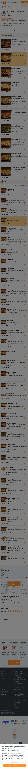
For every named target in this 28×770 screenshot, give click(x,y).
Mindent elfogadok (14, 766)
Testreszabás (14, 762)
